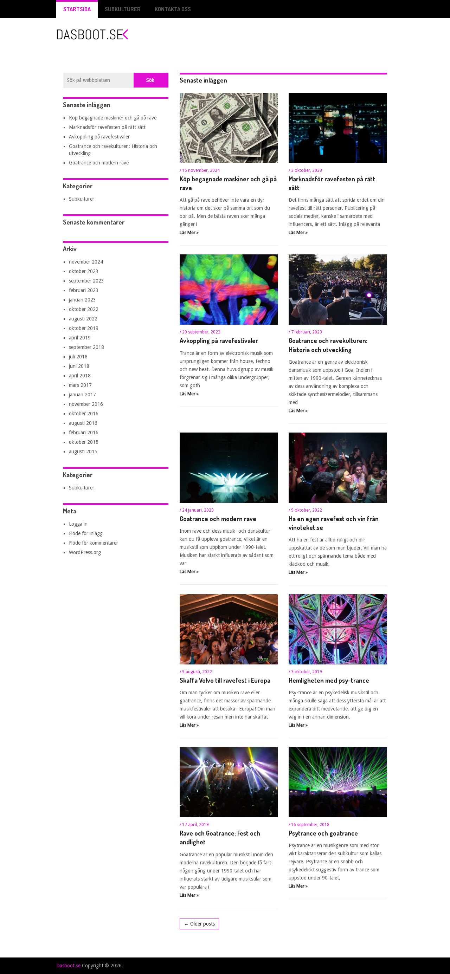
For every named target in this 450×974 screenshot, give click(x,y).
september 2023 (86, 281)
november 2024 (86, 262)
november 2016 (86, 404)
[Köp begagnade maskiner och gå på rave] (229, 128)
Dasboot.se (68, 965)
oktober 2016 (83, 413)
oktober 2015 (83, 442)
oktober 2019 (83, 328)
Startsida (77, 9)
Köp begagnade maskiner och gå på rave (112, 118)
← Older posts (199, 924)
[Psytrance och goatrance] (338, 782)
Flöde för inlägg (86, 533)
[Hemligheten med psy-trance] (338, 629)
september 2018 (86, 347)
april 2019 (80, 337)
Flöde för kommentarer (93, 543)
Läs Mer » (189, 232)
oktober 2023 (83, 271)
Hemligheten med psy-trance (329, 680)
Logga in (78, 524)
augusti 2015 (83, 451)
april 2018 (80, 375)
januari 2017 (82, 394)
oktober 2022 (83, 309)
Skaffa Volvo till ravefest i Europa (225, 680)
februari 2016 (83, 432)
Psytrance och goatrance (323, 833)
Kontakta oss (173, 9)
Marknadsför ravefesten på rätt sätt (107, 127)
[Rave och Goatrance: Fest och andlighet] (229, 782)
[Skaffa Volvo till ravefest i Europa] (229, 629)
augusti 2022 (83, 319)
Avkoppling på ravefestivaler (219, 340)
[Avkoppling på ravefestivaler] (229, 289)
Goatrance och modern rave (218, 518)
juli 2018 (78, 356)
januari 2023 (82, 300)
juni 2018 (79, 366)
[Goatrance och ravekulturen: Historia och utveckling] (338, 289)
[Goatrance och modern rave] (229, 468)
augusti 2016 (83, 423)
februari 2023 (83, 290)
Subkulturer (123, 9)
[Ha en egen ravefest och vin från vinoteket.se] (338, 468)
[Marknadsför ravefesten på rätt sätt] (338, 128)
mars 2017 (80, 385)
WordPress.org (85, 552)
